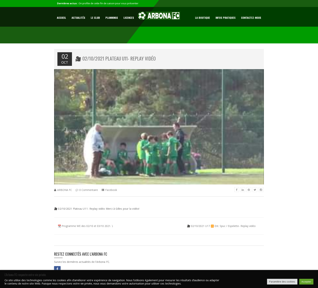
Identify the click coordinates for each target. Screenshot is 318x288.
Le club (95, 17)
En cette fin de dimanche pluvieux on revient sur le (107, 3)
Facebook (111, 190)
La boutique (202, 17)
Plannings (111, 17)
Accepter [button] (306, 281)
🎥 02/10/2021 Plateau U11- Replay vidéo (115, 58)
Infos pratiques (225, 17)
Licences (128, 17)
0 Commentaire (88, 190)
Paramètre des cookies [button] (282, 281)
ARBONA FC (64, 190)
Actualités (78, 17)
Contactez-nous (251, 17)
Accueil (61, 17)
